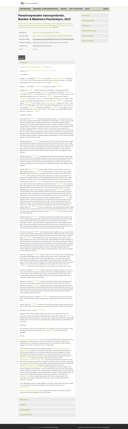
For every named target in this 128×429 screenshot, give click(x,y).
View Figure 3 (45, 70)
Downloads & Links (89, 31)
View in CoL (43, 66)
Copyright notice (26, 415)
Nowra (40, 98)
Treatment (23, 62)
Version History (87, 36)
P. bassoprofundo (31, 365)
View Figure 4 (52, 70)
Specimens (86, 26)
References (24, 399)
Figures (22, 405)
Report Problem (88, 41)
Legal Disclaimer (106, 427)
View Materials (38, 78)
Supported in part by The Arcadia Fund (87, 427)
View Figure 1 (31, 70)
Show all (21, 58)
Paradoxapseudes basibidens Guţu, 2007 (32, 359)
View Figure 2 (38, 70)
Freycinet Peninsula (50, 103)
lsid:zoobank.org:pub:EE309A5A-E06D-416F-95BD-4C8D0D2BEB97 (52, 36)
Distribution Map (88, 20)
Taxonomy (86, 15)
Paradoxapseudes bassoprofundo (30, 67)
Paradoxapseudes (49, 330)
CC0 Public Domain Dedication (50, 427)
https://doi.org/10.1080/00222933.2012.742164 (46, 32)
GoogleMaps (55, 82)
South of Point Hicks (59, 78)
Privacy (99, 427)
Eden (32, 94)
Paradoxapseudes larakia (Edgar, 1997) (31, 367)
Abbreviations (25, 410)
